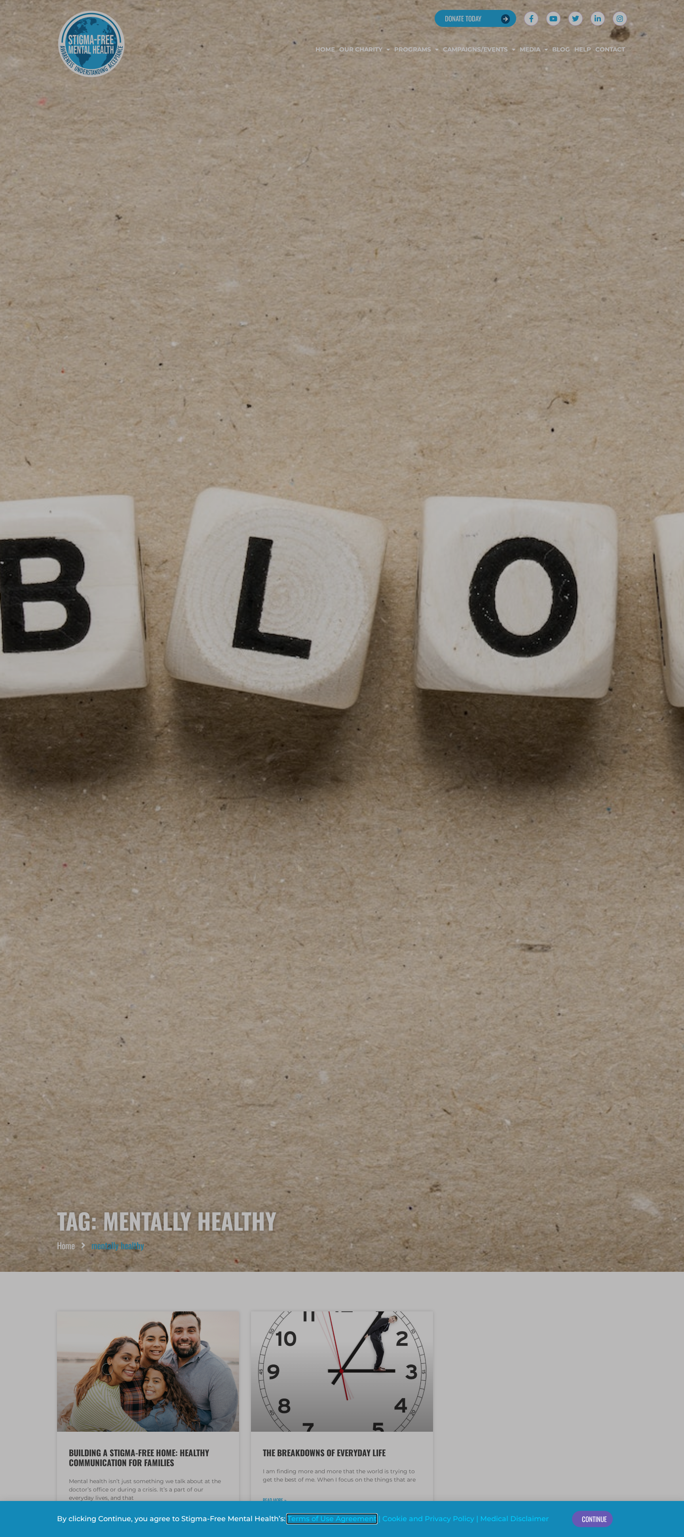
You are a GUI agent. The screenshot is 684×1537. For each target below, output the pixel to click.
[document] (342, 768)
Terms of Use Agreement (331, 1518)
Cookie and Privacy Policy (428, 1518)
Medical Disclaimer (514, 1518)
